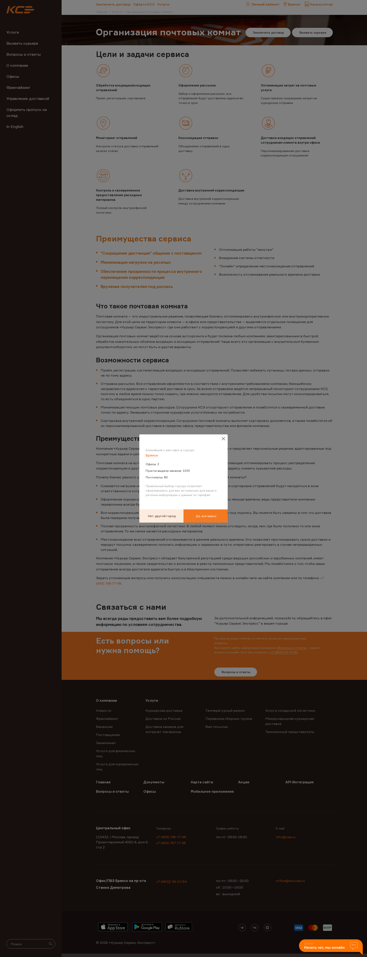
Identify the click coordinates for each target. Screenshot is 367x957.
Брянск (152, 455)
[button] (331, 947)
